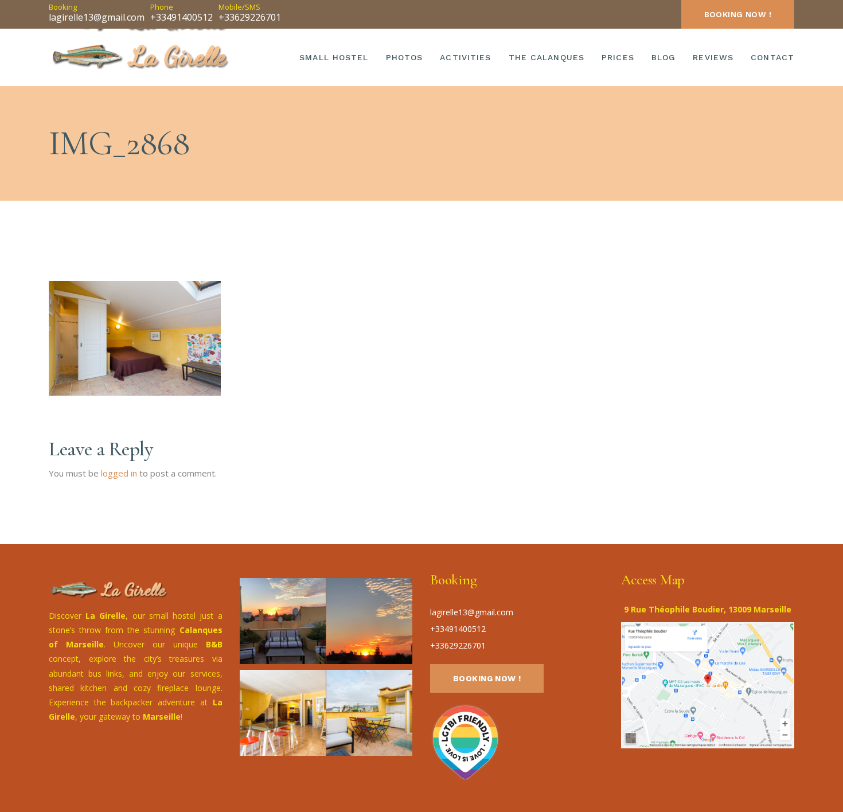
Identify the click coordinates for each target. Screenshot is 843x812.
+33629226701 (249, 17)
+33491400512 (181, 17)
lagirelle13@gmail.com (97, 17)
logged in (119, 473)
